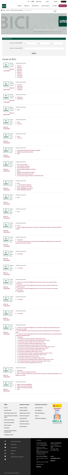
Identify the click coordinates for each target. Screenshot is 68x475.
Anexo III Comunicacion (22, 164)
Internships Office (23, 418)
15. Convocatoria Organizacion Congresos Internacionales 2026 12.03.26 (33, 361)
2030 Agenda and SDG (8, 434)
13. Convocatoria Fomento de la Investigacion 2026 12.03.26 (31, 358)
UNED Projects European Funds (10, 413)
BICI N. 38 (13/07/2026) (8, 101)
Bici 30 (18, 225)
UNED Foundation (7, 425)
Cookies (12, 453)
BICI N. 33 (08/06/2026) (6, 170)
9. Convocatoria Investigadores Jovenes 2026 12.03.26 (29, 351)
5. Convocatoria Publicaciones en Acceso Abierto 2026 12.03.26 (31, 345)
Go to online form (43, 445)
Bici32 (18, 183)
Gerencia (6, 407)
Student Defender (23, 426)
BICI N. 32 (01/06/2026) (6, 189)
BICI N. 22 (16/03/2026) (6, 376)
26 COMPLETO (20, 291)
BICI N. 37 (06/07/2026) (8, 113)
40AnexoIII (19, 69)
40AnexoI (19, 66)
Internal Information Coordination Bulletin (10, 416)
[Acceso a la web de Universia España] (57, 408)
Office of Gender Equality (9, 420)
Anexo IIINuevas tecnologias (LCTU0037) (26, 169)
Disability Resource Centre (25, 413)
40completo (19, 77)
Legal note (13, 450)
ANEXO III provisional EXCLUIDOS (24, 387)
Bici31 (18, 197)
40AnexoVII (19, 75)
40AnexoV (19, 72)
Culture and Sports (39, 407)
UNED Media (6, 428)
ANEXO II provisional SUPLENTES (24, 386)
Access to (37, 415)
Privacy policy (14, 447)
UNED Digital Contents (24, 421)
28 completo (20, 254)
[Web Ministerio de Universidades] (57, 405)
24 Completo (20, 313)
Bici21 (18, 389)
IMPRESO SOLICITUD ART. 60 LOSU (25, 174)
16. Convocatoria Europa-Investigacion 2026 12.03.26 (29, 362)
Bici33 (18, 171)
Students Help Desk (24, 410)
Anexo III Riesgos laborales (23, 167)
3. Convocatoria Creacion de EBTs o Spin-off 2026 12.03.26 (30, 342)
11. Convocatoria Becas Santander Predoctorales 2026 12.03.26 (31, 354)
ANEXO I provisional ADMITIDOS (24, 384)
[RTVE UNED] (63, 2)
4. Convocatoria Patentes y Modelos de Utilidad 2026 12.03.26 (31, 343)
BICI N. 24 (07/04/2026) (6, 319)
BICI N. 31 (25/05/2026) (6, 203)
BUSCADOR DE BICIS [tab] (7, 38)
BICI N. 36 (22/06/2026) (6, 141)
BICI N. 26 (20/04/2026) (6, 287)
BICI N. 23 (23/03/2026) (6, 333)
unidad (7, 10)
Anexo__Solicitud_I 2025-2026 (24, 186)
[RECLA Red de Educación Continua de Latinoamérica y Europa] (57, 422)
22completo (19, 370)
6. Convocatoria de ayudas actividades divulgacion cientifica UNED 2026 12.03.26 (35, 346)
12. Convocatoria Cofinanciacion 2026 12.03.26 (28, 356)
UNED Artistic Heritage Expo (40, 418)
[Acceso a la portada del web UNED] (4, 6)
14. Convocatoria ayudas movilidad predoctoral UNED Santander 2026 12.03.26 (35, 359)
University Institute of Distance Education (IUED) (10, 431)
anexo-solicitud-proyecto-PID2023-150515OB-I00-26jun (30, 175)
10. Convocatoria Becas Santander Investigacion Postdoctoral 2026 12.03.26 (34, 353)
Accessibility (13, 444)
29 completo (20, 240)
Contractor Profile (7, 410)
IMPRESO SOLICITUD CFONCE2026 (25, 152)
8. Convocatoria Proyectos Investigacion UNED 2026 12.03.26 (31, 350)
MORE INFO (38, 466)
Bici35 (18, 122)
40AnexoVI (19, 74)
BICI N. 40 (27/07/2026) (8, 69)
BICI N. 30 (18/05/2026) (6, 231)
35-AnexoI (19, 124)
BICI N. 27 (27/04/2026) (6, 273)
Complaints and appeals (24, 424)
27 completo (20, 268)
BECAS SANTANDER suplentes (24, 190)
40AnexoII (19, 67)
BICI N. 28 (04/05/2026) (6, 259)
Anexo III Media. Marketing (23, 166)
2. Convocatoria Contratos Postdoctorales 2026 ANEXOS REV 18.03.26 (33, 340)
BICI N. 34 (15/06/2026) (6, 156)
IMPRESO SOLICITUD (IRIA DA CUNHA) (26, 172)
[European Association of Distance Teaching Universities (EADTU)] (57, 417)
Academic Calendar (23, 407)
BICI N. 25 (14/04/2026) (6, 305)
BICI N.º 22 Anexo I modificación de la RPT (26, 372)
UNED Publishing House (40, 413)
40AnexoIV (19, 70)
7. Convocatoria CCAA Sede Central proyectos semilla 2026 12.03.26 (32, 348)
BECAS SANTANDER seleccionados (25, 188)
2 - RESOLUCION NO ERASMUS (24, 185)
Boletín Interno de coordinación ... (17, 10)
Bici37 (18, 110)
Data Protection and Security (17, 456)
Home (4, 10)
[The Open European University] (57, 412)
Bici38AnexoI (20, 99)
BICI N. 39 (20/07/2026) (8, 88)
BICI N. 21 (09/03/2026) (6, 390)
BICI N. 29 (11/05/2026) (6, 245)
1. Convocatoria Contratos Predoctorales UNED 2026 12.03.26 (31, 338)
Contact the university (16, 441)
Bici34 (18, 153)
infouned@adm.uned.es (55, 458)
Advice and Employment (24, 415)
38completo (19, 97)
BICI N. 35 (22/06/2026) (6, 127)
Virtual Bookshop (38, 410)
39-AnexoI (19, 85)
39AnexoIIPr (20, 88)
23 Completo (20, 337)
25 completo (20, 299)
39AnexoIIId (19, 86)
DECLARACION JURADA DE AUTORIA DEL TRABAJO (28, 150)
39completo (19, 89)
